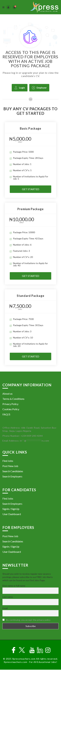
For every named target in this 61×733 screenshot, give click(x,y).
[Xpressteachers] (44, 7)
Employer (42, 87)
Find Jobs (7, 460)
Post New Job (10, 466)
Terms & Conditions (13, 398)
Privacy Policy (10, 403)
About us (7, 393)
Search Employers (12, 476)
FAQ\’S (6, 414)
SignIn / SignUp (10, 508)
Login (22, 87)
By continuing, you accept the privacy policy (28, 620)
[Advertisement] (30, 701)
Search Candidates (12, 471)
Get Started (30, 189)
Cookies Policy (10, 409)
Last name (7, 596)
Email (5, 608)
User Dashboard (11, 514)
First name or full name (13, 585)
